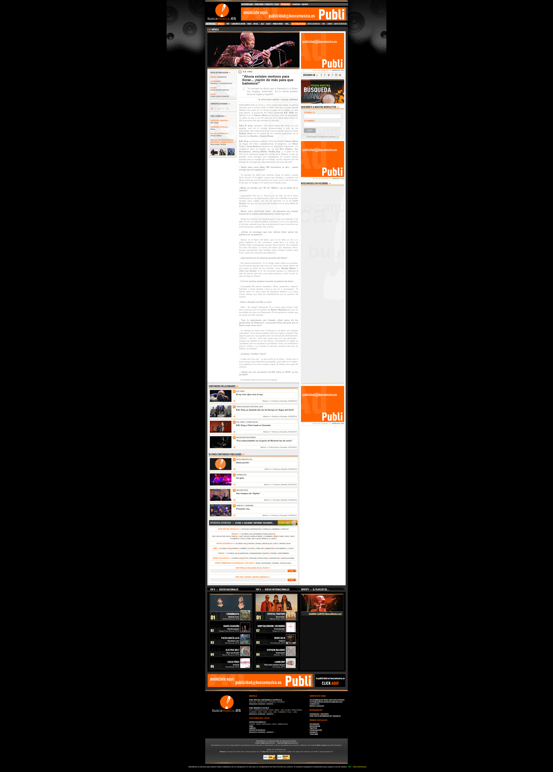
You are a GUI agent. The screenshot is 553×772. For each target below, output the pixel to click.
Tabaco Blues (216, 136)
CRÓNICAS (267, 529)
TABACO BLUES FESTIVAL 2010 (249, 407)
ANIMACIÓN (269, 548)
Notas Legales (322, 745)
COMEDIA (243, 548)
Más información (359, 767)
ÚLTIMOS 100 (241, 543)
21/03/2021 (292, 447)
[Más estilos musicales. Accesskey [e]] (287, 24)
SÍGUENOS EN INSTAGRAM (336, 75)
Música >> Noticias (271, 416)
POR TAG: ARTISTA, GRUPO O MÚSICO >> (253, 577)
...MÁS (294, 712)
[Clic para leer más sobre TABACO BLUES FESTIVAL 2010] (220, 417)
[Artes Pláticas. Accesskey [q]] (340, 24)
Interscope (215, 144)
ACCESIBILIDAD (247, 5)
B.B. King (214, 123)
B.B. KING (240, 391)
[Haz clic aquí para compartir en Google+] (223, 108)
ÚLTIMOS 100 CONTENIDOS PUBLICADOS (257, 534)
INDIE (276, 536)
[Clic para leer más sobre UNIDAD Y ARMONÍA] (220, 516)
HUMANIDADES (256, 553)
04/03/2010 (292, 432)
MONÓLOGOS (285, 543)
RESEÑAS (276, 529)
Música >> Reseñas (272, 500)
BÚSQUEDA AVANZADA (295, 5)
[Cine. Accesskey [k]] (323, 24)
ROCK (228, 536)
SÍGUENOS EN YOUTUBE (340, 75)
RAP (292, 536)
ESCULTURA (263, 558)
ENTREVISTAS (255, 529)
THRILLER (260, 548)
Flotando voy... (243, 509)
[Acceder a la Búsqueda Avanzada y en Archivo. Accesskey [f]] (322, 103)
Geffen (223, 144)
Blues (213, 129)
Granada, (285, 100)
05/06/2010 (222, 77)
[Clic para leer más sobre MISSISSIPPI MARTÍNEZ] (220, 448)
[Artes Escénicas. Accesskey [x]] (314, 24)
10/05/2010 (292, 416)
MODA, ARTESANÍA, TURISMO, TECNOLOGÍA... (274, 563)
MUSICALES (267, 543)
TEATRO (251, 543)
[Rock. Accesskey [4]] (249, 24)
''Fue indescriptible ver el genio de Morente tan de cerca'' (264, 441)
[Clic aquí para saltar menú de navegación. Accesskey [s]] (276, 2)
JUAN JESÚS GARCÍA (270, 100)
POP (213, 536)
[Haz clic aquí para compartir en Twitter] (219, 108)
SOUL (287, 536)
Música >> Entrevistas (221, 84)
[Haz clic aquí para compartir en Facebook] (215, 108)
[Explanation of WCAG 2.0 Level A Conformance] (283, 759)
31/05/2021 (292, 500)
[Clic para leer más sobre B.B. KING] (220, 401)
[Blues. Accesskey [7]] (268, 24)
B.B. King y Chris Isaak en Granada (253, 425)
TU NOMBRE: (309, 121)
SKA (253, 538)
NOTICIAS (245, 529)
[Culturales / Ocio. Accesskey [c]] (299, 24)
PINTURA (253, 558)
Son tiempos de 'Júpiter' (248, 493)
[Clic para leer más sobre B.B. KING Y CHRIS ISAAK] (220, 432)
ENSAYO (266, 553)
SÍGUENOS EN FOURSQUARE (332, 75)
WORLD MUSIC (257, 536)
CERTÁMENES (283, 553)
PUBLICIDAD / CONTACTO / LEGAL (267, 5)
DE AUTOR (221, 536)
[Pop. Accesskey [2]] (227, 24)
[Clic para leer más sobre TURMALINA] (220, 485)
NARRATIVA (244, 553)
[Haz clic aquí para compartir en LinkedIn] (227, 108)
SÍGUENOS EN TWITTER (329, 75)
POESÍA (274, 553)
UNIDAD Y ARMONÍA (245, 506)
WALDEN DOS (242, 490)
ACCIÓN (251, 548)
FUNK (281, 536)
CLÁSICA (273, 538)
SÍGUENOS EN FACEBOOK (321, 75)
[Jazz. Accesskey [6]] (262, 24)
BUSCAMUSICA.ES (244, 459)
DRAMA (235, 548)
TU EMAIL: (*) (309, 112)
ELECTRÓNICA (262, 538)
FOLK (243, 538)
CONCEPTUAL (274, 558)
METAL (235, 536)
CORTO (291, 548)
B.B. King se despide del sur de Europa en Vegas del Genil (265, 410)
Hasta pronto (242, 462)
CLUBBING (268, 536)
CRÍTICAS (285, 529)
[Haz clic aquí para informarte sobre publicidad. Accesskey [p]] (330, 686)
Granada (283, 401)
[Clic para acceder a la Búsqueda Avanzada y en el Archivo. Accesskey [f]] (253, 525)
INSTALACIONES (287, 558)
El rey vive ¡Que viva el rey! (249, 394)
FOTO (246, 558)
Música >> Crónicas (271, 401)
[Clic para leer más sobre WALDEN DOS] (220, 500)
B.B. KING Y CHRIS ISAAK (247, 422)
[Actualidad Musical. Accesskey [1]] (221, 24)
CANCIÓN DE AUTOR (261, 710)
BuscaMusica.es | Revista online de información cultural (276, 741)
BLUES (247, 536)
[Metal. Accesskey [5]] (255, 24)
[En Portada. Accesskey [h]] (211, 24)
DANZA (258, 543)
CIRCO (275, 543)
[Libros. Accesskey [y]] (329, 24)
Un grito (240, 478)
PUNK (248, 538)
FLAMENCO (234, 538)
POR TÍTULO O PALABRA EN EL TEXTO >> (253, 568)
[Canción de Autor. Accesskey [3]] (238, 24)
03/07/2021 (292, 485)
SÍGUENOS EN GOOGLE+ (325, 75)
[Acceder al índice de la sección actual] (241, 31)
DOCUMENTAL (281, 548)
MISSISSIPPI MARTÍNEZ (246, 437)
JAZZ (241, 536)
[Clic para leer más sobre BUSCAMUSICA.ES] (220, 470)
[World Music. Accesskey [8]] (278, 24)
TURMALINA (241, 475)
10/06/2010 (292, 401)
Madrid (284, 469)
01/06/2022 (292, 469)
